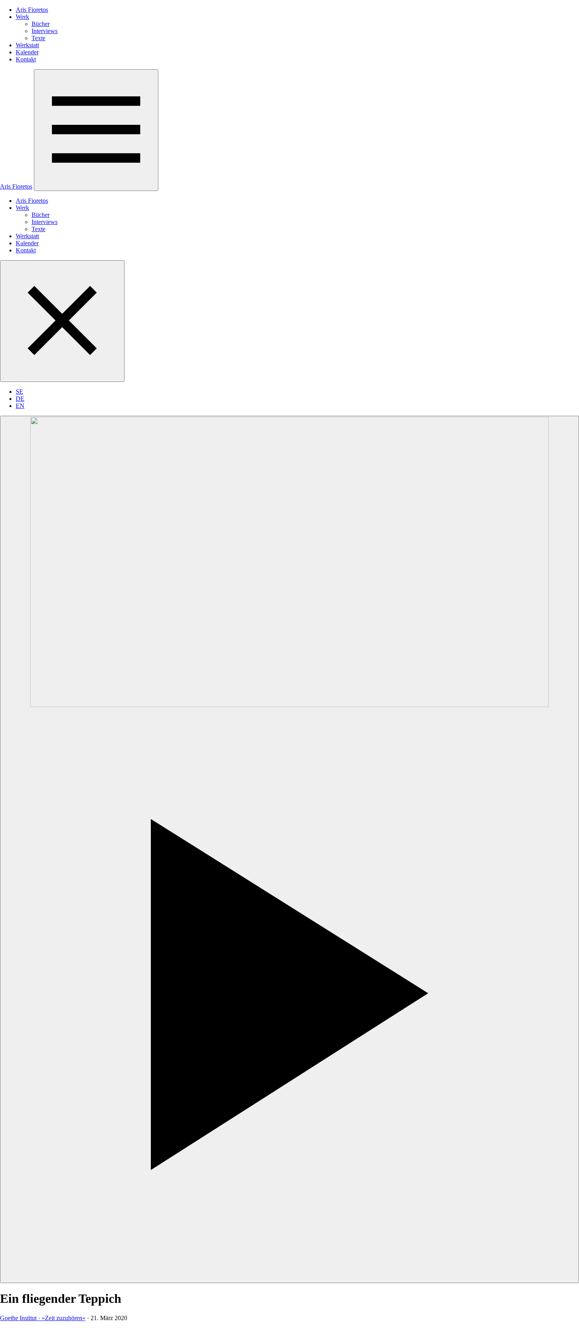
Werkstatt (27, 45)
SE (19, 391)
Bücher (41, 23)
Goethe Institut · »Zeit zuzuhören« (42, 1318)
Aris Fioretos (32, 9)
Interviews (45, 31)
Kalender (27, 52)
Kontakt (26, 59)
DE (20, 398)
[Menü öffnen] (96, 130)
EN (20, 405)
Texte (38, 38)
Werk (22, 16)
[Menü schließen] (62, 321)
